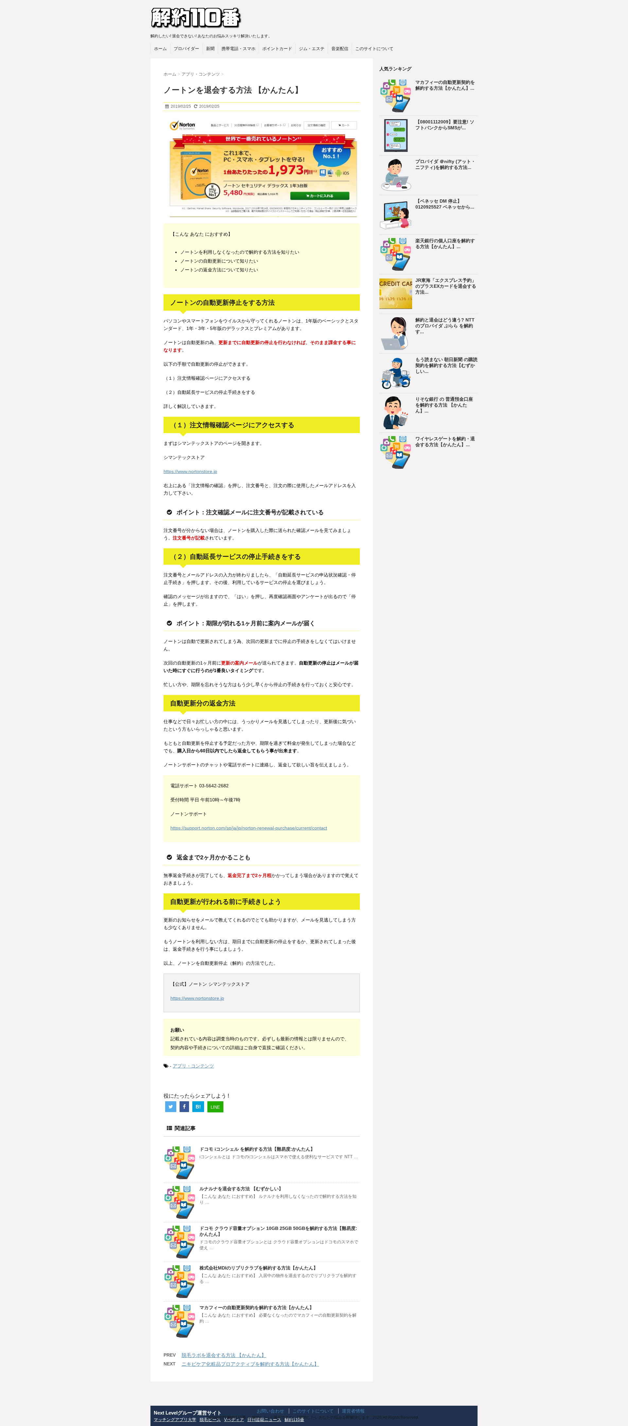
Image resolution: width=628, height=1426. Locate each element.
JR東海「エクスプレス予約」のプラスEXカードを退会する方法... (445, 286)
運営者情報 (353, 1411)
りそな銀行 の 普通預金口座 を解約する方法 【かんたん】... (444, 404)
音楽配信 (339, 48)
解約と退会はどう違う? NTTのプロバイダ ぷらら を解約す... (445, 325)
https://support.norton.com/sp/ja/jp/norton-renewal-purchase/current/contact (248, 828)
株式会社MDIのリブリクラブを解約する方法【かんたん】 (259, 1268)
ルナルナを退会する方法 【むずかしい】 (241, 1188)
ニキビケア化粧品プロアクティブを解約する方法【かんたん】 (250, 1364)
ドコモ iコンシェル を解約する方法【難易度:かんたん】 (257, 1149)
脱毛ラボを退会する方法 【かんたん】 (224, 1355)
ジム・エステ (311, 48)
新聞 (210, 48)
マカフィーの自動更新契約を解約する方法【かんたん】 (257, 1307)
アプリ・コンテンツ (193, 1066)
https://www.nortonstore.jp (190, 471)
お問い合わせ (270, 1411)
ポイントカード (277, 48)
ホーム (160, 48)
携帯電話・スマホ (238, 48)
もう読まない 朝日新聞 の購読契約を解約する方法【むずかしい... (446, 365)
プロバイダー (186, 48)
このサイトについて (374, 48)
